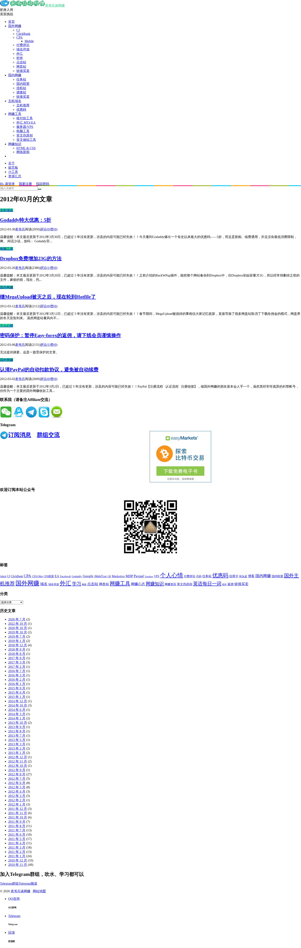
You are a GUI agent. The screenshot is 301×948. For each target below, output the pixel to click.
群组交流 (48, 435)
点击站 (21, 62)
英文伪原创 (24, 135)
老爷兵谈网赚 (55, 5)
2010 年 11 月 (17, 864)
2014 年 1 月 (16, 718)
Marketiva (118, 576)
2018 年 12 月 (17, 645)
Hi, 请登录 (7, 184)
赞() (53, 229)
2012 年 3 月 (16, 796)
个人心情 (6, 325)
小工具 (13, 172)
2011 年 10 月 (17, 817)
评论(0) (45, 229)
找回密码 (42, 184)
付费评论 (22, 45)
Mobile (29, 41)
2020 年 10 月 (17, 628)
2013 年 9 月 (16, 727)
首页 (11, 21)
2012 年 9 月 (16, 770)
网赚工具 (14, 114)
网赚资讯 (170, 584)
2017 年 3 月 (16, 662)
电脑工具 (22, 131)
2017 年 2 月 (16, 666)
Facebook (65, 576)
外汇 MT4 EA (26, 122)
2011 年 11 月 (17, 813)
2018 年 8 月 (16, 654)
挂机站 (21, 88)
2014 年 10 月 (17, 705)
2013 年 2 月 (16, 748)
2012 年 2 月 (16, 800)
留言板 (13, 167)
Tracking (149, 576)
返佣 (230, 584)
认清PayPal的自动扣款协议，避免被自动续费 (49, 369)
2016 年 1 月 (16, 684)
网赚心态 (138, 584)
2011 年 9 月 (16, 821)
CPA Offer (37, 576)
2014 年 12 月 (17, 701)
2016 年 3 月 (16, 675)
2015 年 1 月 (16, 697)
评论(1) (45, 268)
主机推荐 (22, 105)
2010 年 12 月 (17, 860)
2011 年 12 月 (17, 808)
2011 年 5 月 (16, 839)
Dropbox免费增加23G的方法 (31, 258)
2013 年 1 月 (16, 753)
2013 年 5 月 (16, 740)
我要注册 (25, 184)
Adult (3, 576)
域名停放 (22, 49)
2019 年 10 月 (17, 632)
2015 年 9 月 (16, 688)
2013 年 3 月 (16, 744)
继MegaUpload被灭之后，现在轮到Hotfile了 (48, 296)
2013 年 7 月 (16, 735)
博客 (251, 576)
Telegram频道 (28, 883)
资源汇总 (14, 176)
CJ (18, 30)
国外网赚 (14, 26)
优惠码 (21, 109)
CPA (19, 37)
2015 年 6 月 (16, 692)
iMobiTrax (100, 576)
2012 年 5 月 (16, 787)
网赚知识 (14, 144)
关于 (11, 163)
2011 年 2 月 (16, 852)
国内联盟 (22, 83)
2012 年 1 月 (16, 804)
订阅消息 (19, 435)
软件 (224, 584)
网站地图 (39, 891)
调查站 (21, 92)
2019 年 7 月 (16, 636)
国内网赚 (14, 75)
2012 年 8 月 (16, 774)
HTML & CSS (26, 148)
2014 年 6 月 (16, 709)
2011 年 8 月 (16, 826)
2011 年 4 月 (16, 843)
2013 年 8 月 (16, 731)
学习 (76, 583)
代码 (198, 576)
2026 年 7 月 (16, 619)
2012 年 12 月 (17, 757)
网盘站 (21, 66)
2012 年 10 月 (17, 765)
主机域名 (14, 101)
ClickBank (23, 33)
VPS (156, 576)
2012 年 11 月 (17, 761)
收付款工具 (24, 118)
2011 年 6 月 (16, 834)
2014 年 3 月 (16, 714)
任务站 (21, 79)
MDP (129, 576)
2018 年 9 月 (16, 649)
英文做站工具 (26, 139)
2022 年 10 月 (17, 623)
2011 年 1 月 (16, 856)
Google (88, 576)
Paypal (139, 576)
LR (109, 576)
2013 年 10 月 (17, 722)
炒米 (19, 58)
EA (57, 576)
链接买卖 (22, 71)
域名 (44, 584)
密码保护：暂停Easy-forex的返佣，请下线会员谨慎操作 (60, 335)
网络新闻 (22, 152)
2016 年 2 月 (16, 679)
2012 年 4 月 (16, 791)
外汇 (19, 53)
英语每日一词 (207, 583)
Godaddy (77, 576)
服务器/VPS (24, 127)
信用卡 (233, 576)
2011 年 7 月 (16, 830)
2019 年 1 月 (16, 641)
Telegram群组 (9, 883)
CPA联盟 (49, 576)
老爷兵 (20, 229)
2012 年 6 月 (16, 783)
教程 (84, 584)
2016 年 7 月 (16, 671)
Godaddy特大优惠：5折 (25, 220)
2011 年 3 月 (16, 847)
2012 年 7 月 (16, 778)
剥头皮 (243, 576)
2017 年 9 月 (16, 658)
